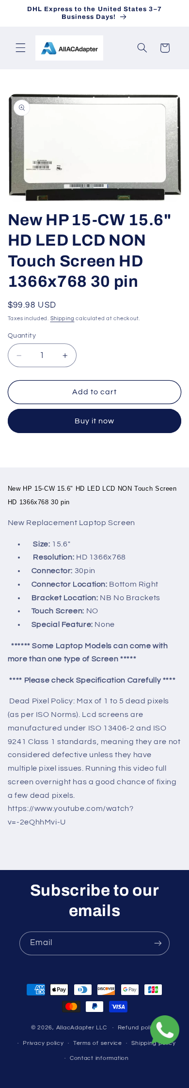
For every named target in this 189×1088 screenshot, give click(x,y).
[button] (20, 48)
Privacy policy (43, 1043)
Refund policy (138, 1027)
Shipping (62, 318)
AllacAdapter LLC (81, 1027)
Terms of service (97, 1043)
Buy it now (95, 421)
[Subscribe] (158, 943)
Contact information (99, 1058)
